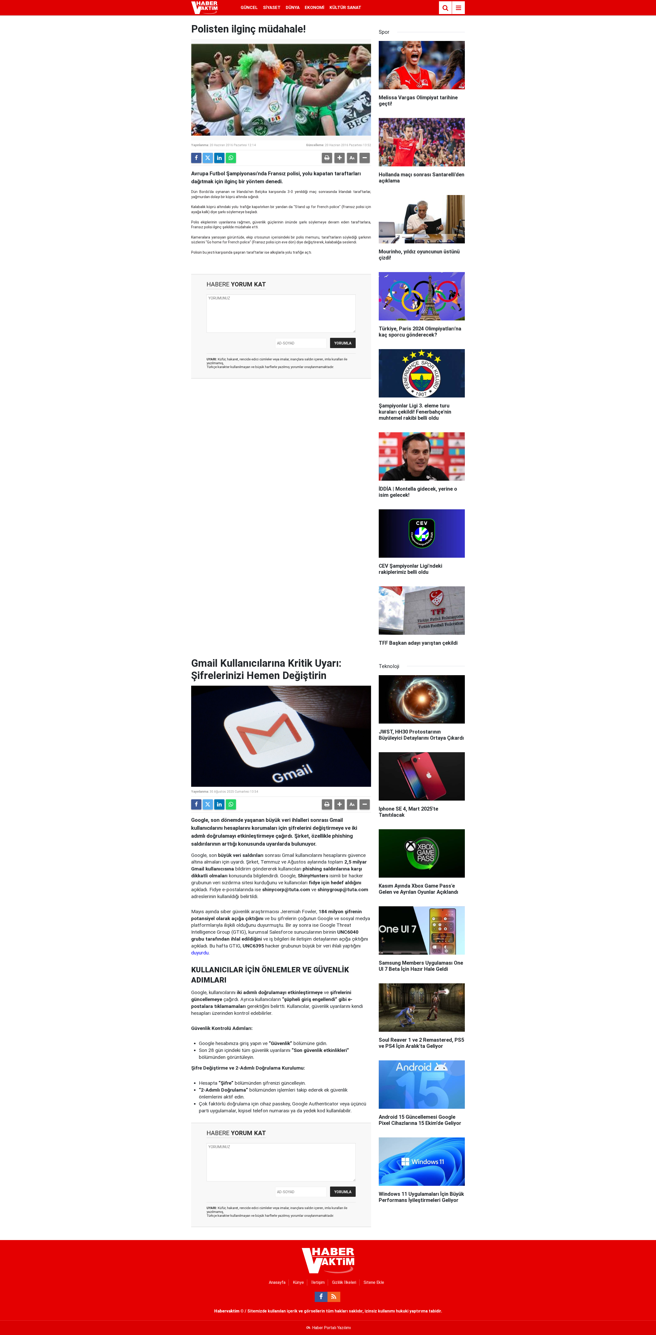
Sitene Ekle (374, 1282)
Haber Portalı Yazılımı (331, 1327)
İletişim (318, 1282)
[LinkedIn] (219, 158)
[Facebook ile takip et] (321, 1297)
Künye (298, 1282)
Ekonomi (314, 7)
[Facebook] (196, 158)
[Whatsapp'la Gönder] (231, 158)
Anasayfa (277, 1282)
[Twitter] (208, 158)
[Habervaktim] (204, 7)
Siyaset (272, 7)
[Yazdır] (327, 158)
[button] (339, 158)
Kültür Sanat (345, 7)
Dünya (293, 7)
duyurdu (200, 953)
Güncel (249, 7)
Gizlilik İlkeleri (344, 1282)
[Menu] (458, 8)
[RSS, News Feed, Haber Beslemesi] (333, 1297)
